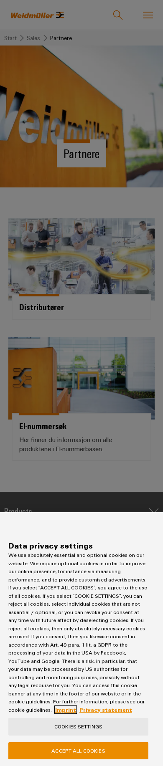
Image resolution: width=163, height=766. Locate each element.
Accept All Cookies (78, 750)
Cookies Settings (78, 726)
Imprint (65, 709)
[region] (81, 639)
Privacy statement (105, 709)
